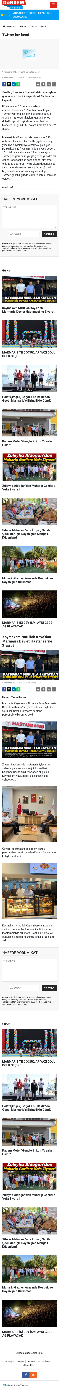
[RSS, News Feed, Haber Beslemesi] (33, 1375)
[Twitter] (9, 84)
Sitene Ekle (28, 1365)
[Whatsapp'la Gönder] (18, 84)
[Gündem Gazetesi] (14, 4)
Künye (21, 1361)
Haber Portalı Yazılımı (17, 1385)
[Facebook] (4, 84)
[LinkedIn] (14, 84)
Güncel (23, 26)
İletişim (31, 1361)
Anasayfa (11, 26)
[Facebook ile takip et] (25, 1375)
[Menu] (53, 5)
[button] (43, 84)
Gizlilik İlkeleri (44, 1361)
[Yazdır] (38, 84)
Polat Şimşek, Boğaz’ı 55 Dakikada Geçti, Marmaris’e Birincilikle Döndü (34, 15)
